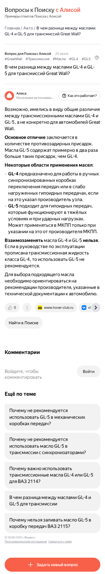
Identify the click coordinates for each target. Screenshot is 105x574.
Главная (12, 28)
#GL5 (86, 59)
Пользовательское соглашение (26, 541)
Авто (28, 28)
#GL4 (73, 59)
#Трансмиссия (37, 59)
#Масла (59, 59)
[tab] (12, 307)
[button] (96, 57)
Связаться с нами (60, 541)
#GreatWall (13, 59)
